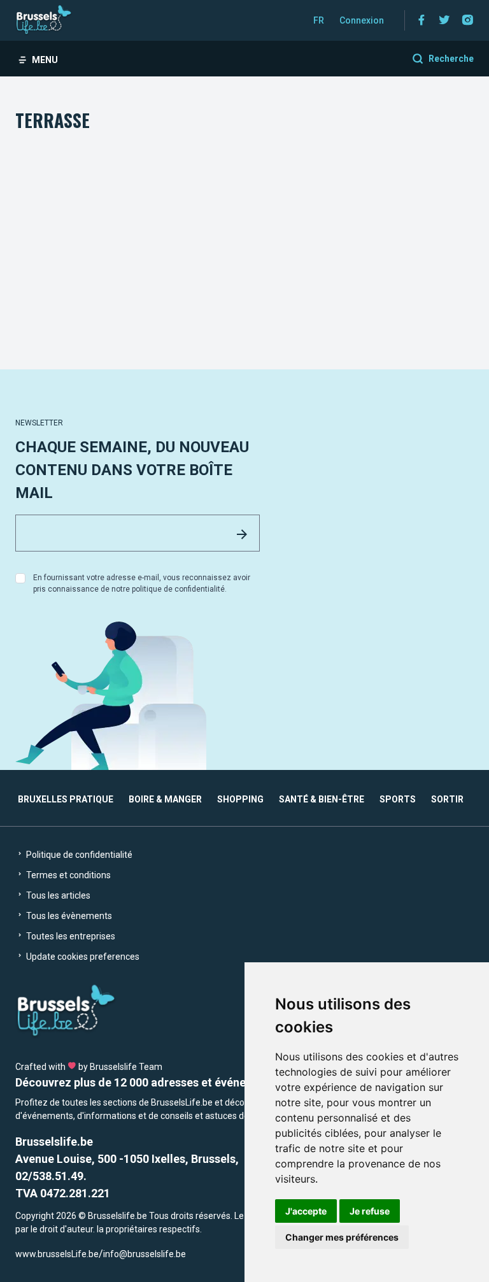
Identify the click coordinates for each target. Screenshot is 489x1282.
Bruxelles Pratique (65, 799)
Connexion (361, 20)
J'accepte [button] (306, 1211)
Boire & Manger (165, 799)
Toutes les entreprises (69, 936)
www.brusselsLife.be (57, 1254)
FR (318, 20)
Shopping (240, 799)
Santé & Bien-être (321, 799)
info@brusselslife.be (144, 1254)
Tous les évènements (68, 916)
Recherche (451, 58)
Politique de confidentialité (78, 855)
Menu (45, 60)
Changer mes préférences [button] (342, 1237)
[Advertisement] (244, 229)
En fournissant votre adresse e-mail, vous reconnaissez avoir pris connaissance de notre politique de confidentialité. (141, 583)
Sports (397, 799)
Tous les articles (57, 895)
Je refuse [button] (370, 1211)
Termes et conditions (67, 875)
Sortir (447, 799)
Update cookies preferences (81, 956)
